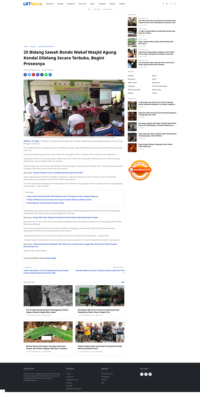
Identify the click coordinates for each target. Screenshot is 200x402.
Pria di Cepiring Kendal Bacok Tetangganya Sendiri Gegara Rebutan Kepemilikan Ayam (47, 311)
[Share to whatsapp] (46, 74)
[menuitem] (49, 3)
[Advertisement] (74, 28)
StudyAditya (105, 377)
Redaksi (69, 383)
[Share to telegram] (50, 74)
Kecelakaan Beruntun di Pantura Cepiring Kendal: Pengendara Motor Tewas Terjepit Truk (98, 311)
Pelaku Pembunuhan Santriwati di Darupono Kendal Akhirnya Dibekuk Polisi (59, 200)
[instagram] (166, 3)
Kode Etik (69, 386)
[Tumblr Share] (42, 74)
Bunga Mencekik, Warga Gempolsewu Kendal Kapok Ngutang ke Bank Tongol (65, 217)
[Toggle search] (174, 4)
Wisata (145, 29)
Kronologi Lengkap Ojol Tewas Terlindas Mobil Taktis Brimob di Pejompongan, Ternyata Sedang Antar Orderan (157, 125)
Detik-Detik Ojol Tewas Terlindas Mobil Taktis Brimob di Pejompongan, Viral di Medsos (157, 135)
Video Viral (97, 9)
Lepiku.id (104, 380)
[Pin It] (33, 74)
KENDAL (27, 141)
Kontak (68, 374)
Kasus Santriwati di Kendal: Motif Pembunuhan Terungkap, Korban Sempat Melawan (62, 196)
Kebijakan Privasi (72, 380)
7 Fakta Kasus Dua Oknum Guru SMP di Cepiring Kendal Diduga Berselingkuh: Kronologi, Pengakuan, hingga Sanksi (157, 104)
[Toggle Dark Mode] (171, 3)
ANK (102, 383)
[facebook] (163, 3)
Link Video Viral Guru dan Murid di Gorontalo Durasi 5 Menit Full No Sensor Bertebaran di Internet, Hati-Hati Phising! (157, 22)
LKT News (35, 141)
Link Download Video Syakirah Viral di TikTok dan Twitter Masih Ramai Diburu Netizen (156, 64)
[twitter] (150, 374)
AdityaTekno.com (107, 374)
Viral (89, 9)
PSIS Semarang (107, 9)
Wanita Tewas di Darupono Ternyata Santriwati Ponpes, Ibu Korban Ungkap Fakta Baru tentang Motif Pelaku (46, 348)
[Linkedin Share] (37, 74)
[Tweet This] (29, 74)
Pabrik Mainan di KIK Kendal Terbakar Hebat (45, 203)
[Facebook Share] (25, 74)
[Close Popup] (2, 391)
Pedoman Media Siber (74, 389)
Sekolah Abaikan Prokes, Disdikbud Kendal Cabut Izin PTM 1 (58, 173)
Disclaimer (70, 377)
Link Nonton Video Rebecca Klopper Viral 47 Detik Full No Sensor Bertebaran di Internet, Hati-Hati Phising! (156, 54)
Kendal (140, 29)
